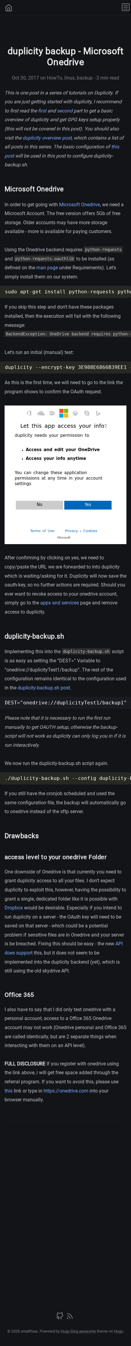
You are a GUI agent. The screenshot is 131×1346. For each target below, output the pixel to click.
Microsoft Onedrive (79, 204)
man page (47, 268)
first (42, 111)
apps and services (59, 603)
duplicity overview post (47, 138)
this (8, 1091)
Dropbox (14, 908)
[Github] (60, 1318)
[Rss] (69, 1318)
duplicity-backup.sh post (44, 688)
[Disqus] (65, 1210)
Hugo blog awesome (78, 1331)
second (65, 111)
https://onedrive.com (66, 1091)
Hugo (118, 1331)
